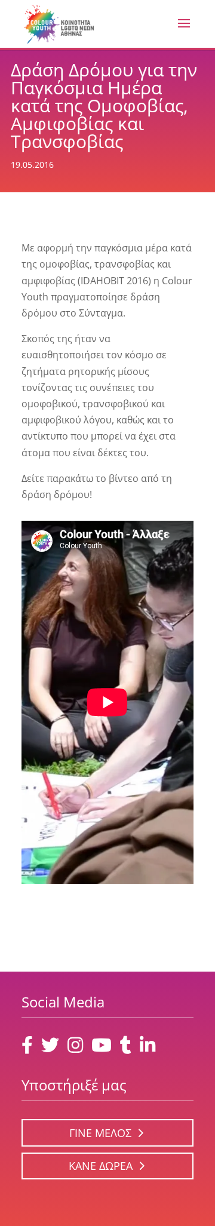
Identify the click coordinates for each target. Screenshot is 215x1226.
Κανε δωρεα (101, 1166)
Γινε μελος (100, 1133)
